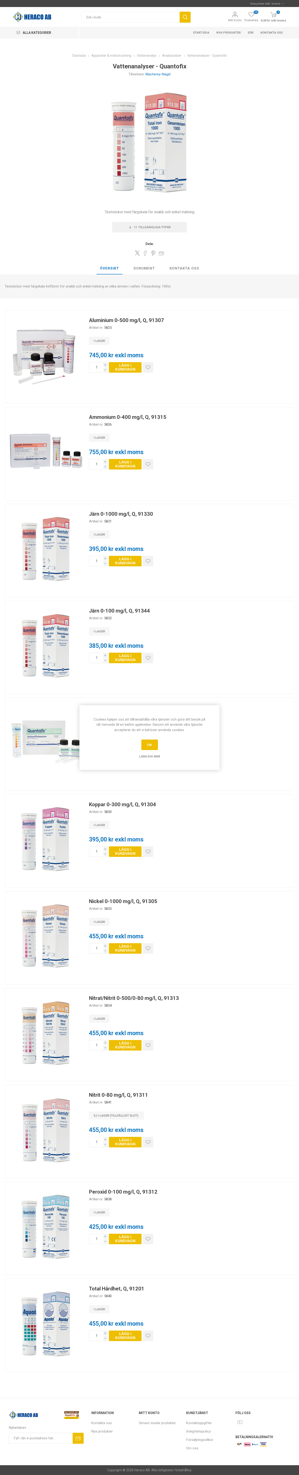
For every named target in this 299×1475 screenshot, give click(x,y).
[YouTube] (240, 1422)
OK (149, 745)
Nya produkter (228, 32)
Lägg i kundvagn (125, 367)
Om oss (192, 1448)
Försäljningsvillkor (199, 1440)
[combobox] (130, 17)
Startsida (201, 32)
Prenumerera (78, 1438)
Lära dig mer (149, 756)
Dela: (150, 244)
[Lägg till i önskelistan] (148, 367)
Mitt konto (235, 20)
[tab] (109, 268)
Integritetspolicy (198, 1431)
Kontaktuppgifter (199, 1423)
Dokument (144, 268)
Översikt (109, 268)
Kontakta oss (271, 32)
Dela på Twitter (137, 253)
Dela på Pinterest (153, 253)
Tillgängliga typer (152, 227)
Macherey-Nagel (158, 74)
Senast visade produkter (157, 1423)
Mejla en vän (161, 253)
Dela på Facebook (145, 253)
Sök (185, 17)
